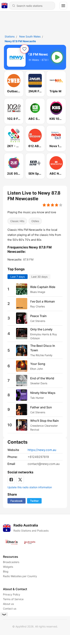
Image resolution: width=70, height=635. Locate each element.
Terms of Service (13, 599)
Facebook (16, 500)
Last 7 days (17, 276)
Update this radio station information (29, 487)
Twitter (34, 500)
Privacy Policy (11, 594)
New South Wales (30, 36)
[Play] (57, 57)
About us (8, 603)
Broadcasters (11, 562)
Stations (10, 36)
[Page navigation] (63, 5)
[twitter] (20, 479)
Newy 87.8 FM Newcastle (20, 41)
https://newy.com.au (42, 450)
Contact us (9, 608)
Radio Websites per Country (20, 576)
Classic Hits (17, 221)
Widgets (8, 566)
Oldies (35, 221)
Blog (5, 571)
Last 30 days (39, 276)
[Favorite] (24, 48)
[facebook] (11, 479)
